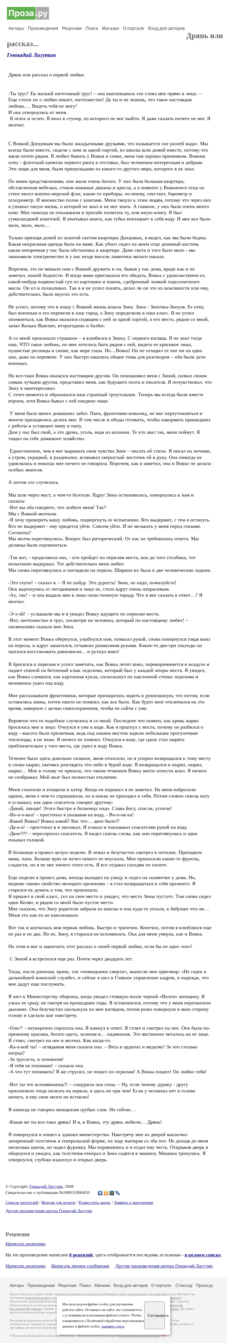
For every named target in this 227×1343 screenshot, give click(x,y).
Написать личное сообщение (80, 1266)
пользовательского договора (44, 1297)
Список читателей (22, 1202)
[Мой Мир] (112, 1193)
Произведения (43, 28)
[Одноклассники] (106, 1193)
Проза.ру (204, 1285)
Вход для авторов (166, 28)
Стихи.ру (184, 1285)
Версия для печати (58, 1202)
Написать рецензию (26, 1243)
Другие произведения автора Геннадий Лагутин (49, 1211)
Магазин (110, 28)
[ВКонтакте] (100, 1193)
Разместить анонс (95, 1202)
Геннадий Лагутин (31, 55)
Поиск (92, 28)
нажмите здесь (113, 1326)
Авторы (16, 28)
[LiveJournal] (118, 1193)
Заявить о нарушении (133, 1202)
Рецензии (72, 28)
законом (175, 1297)
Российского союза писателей (138, 1335)
